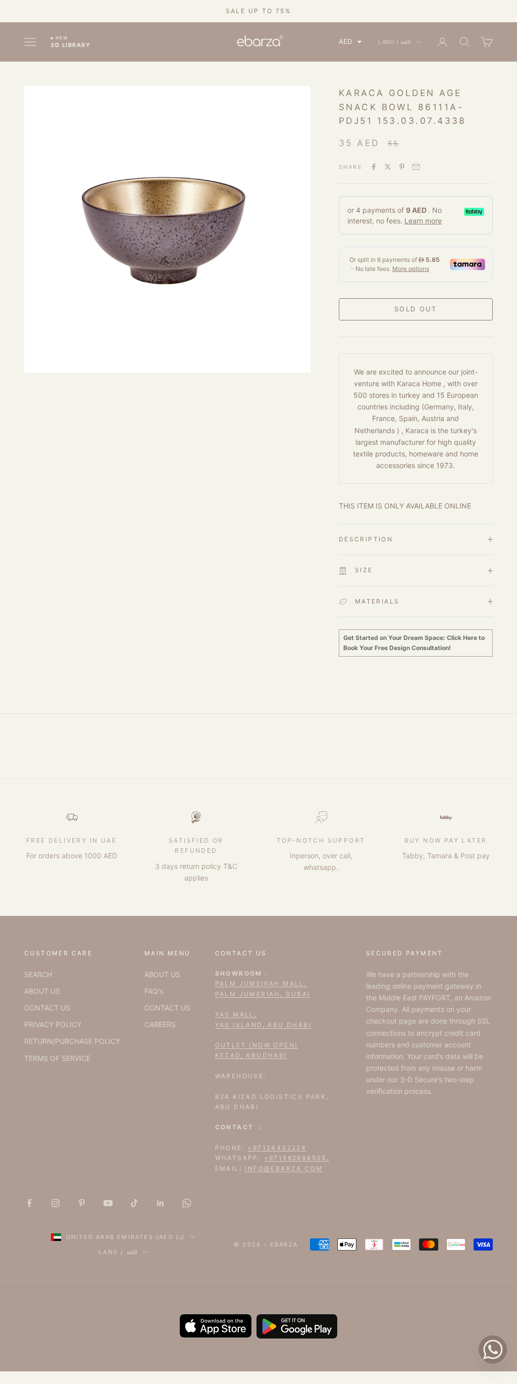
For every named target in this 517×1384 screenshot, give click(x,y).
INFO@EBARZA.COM (284, 1168)
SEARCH (38, 974)
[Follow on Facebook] (29, 1203)
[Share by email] (416, 167)
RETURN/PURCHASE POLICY (72, 1041)
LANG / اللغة (394, 41)
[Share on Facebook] (374, 167)
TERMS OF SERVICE (57, 1058)
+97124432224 (276, 1147)
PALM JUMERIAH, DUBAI (263, 994)
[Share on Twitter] (388, 167)
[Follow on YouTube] (108, 1203)
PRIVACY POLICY (52, 1024)
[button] (350, 41)
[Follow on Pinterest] (82, 1203)
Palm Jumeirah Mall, (261, 983)
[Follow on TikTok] (134, 1203)
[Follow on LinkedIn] (161, 1203)
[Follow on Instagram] (55, 1203)
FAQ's (153, 991)
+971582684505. (297, 1158)
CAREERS (160, 1024)
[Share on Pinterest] (402, 167)
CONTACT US (47, 1007)
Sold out (415, 309)
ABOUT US (42, 991)
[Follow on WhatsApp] (187, 1203)
